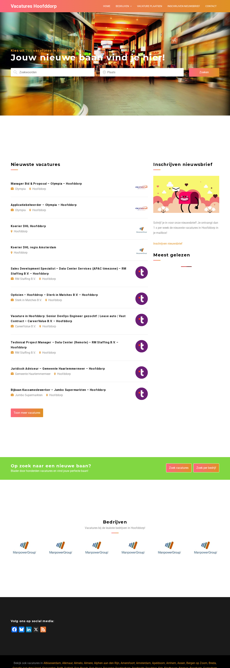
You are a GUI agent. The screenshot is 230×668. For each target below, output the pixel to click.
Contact (211, 6)
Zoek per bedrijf (206, 468)
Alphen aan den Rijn (106, 663)
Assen (181, 663)
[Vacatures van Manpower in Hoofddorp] (24, 548)
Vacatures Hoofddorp (34, 6)
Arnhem (171, 663)
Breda (212, 663)
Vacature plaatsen (149, 6)
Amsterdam (143, 663)
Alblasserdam (52, 663)
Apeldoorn (158, 663)
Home (106, 6)
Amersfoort (128, 663)
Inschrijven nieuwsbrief (183, 6)
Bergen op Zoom (196, 663)
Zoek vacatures (178, 468)
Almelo (78, 663)
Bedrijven (122, 6)
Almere (88, 663)
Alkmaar (67, 663)
